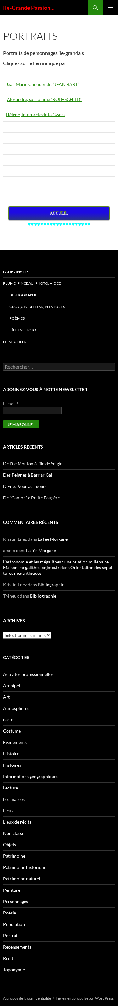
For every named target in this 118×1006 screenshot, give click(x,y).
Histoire (11, 753)
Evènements (15, 742)
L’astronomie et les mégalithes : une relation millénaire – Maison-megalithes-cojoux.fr (57, 564)
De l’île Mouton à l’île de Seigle (32, 463)
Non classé (13, 833)
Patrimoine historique (24, 867)
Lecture (10, 787)
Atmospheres (16, 708)
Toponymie (14, 969)
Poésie (9, 912)
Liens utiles (14, 341)
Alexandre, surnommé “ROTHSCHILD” (44, 99)
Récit (8, 958)
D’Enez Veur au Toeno (24, 486)
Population (14, 924)
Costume (12, 731)
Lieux (8, 810)
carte (8, 719)
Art (6, 696)
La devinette (16, 271)
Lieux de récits (17, 821)
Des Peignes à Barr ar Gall (28, 475)
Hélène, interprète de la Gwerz (35, 114)
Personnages (15, 901)
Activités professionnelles (28, 674)
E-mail (11, 403)
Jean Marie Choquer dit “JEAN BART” (42, 84)
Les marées (14, 799)
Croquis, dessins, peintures (37, 306)
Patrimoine (14, 856)
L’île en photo (22, 330)
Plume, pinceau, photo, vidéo (32, 283)
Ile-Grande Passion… (29, 7)
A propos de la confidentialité (27, 998)
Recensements (17, 946)
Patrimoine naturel (21, 878)
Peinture (11, 890)
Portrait (11, 935)
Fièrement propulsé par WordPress (85, 998)
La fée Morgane (53, 539)
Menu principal (110, 7)
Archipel (11, 685)
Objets (9, 844)
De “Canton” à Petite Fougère (31, 497)
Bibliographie (23, 295)
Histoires (12, 765)
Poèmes (17, 318)
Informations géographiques (30, 776)
